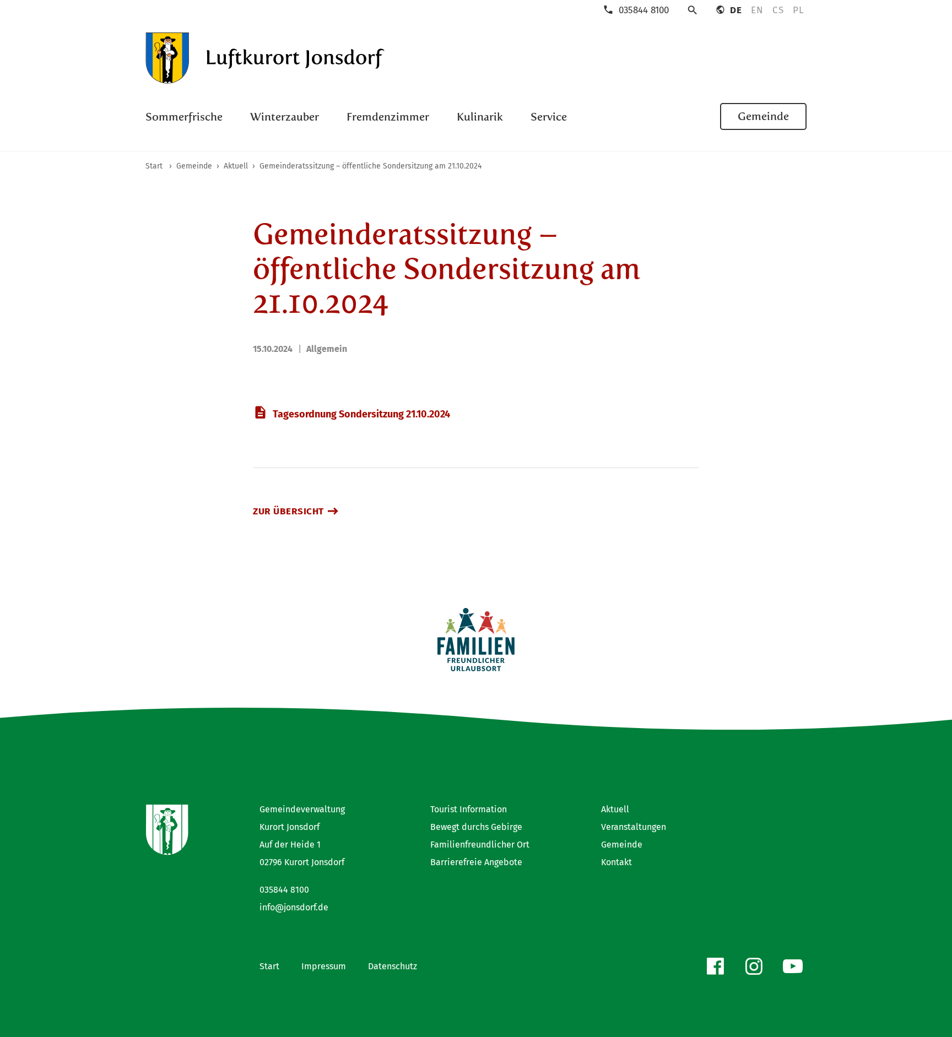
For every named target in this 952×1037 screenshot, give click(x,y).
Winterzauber (284, 116)
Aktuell (615, 809)
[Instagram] (753, 966)
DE (736, 10)
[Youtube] (793, 966)
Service (549, 116)
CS (777, 10)
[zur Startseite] (265, 58)
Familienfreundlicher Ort (479, 844)
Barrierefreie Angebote (476, 862)
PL (798, 10)
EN (757, 10)
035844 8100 (284, 889)
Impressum (323, 966)
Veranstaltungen (633, 827)
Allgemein (326, 349)
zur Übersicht (288, 511)
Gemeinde (763, 116)
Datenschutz (392, 966)
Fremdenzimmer (388, 116)
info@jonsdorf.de (293, 907)
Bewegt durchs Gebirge (476, 827)
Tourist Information (468, 809)
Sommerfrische (184, 116)
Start (269, 966)
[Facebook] (715, 966)
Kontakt (616, 862)
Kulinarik (480, 116)
